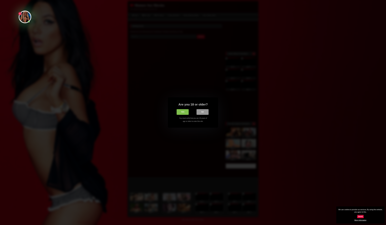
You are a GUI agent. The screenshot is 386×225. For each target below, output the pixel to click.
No (202, 112)
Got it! (360, 216)
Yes (182, 112)
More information (360, 220)
